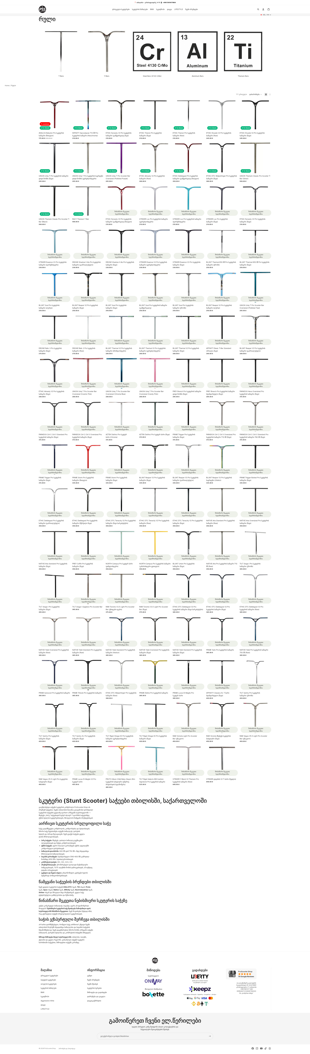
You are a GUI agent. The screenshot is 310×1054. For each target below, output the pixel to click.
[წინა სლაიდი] (209, 114)
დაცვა (43, 1005)
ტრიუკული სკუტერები (49, 976)
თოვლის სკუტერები (49, 984)
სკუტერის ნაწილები (48, 988)
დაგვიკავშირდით (94, 1001)
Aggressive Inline (47, 1001)
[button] (255, 94)
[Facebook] (252, 1048)
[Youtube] (261, 1048)
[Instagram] (257, 1048)
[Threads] (269, 1048)
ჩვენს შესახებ (92, 984)
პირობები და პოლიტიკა (67, 1048)
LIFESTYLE (45, 1009)
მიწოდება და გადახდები (97, 992)
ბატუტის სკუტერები (48, 980)
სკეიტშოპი (45, 996)
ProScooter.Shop (50, 1048)
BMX (42, 992)
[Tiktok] (265, 1048)
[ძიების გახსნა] (258, 9)
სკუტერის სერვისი (94, 988)
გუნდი (89, 976)
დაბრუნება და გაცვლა (96, 996)
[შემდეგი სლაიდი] (234, 114)
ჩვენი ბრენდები (93, 980)
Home (7, 85)
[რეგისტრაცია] (209, 1036)
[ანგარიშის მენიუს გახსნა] (263, 9)
